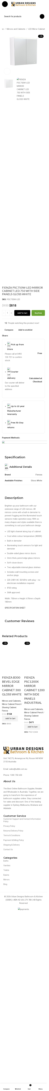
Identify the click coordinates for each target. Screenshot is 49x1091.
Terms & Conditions (11, 1020)
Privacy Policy (9, 1010)
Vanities (6, 1050)
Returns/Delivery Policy (13, 1015)
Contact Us (8, 1034)
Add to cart (22, 313)
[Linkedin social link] (19, 336)
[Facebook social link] (10, 336)
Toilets (6, 1055)
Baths (5, 1045)
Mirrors (6, 1064)
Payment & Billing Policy (13, 1024)
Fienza (5, 895)
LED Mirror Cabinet (36, 29)
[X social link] (13, 336)
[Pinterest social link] (16, 336)
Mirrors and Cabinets (16, 29)
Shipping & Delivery (11, 1029)
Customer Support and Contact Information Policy (22, 1004)
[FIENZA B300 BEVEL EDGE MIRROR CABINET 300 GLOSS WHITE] (12, 743)
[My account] (43, 4)
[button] (10, 903)
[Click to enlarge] (7, 71)
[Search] (42, 16)
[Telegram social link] (23, 336)
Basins (6, 1059)
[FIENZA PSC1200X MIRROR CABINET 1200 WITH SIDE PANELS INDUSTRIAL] (34, 743)
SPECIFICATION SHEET (15, 608)
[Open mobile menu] (5, 4)
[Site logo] (23, 4)
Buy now (38, 313)
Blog (5, 1068)
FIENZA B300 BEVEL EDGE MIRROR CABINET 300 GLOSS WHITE (12, 870)
